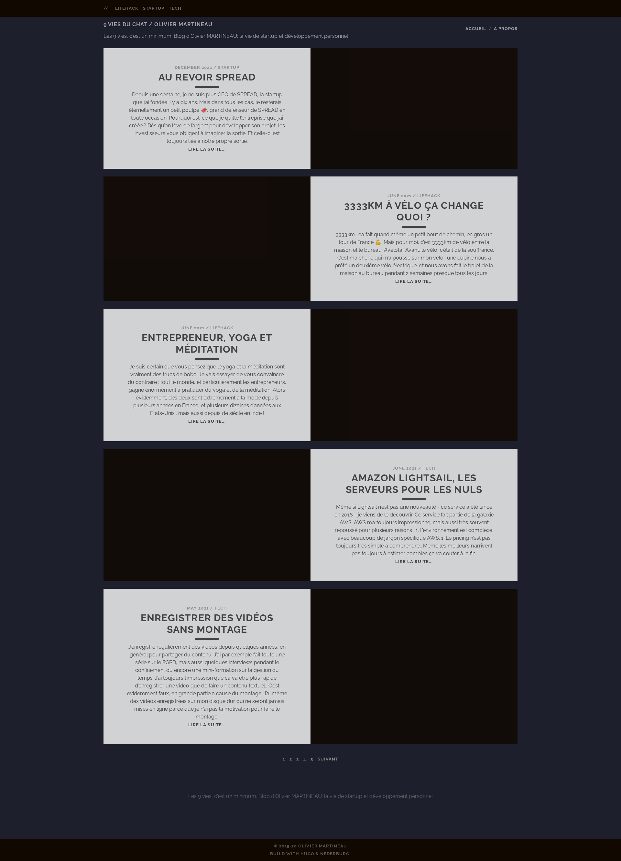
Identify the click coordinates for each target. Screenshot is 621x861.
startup (153, 8)
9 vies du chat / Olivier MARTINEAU (158, 24)
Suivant (328, 759)
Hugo (307, 853)
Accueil (475, 28)
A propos (506, 28)
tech (175, 8)
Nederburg (334, 853)
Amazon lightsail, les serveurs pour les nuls (414, 483)
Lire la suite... (207, 149)
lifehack (126, 8)
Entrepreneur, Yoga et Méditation (207, 343)
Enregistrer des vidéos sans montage (207, 623)
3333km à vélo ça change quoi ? (414, 211)
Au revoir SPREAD (207, 77)
